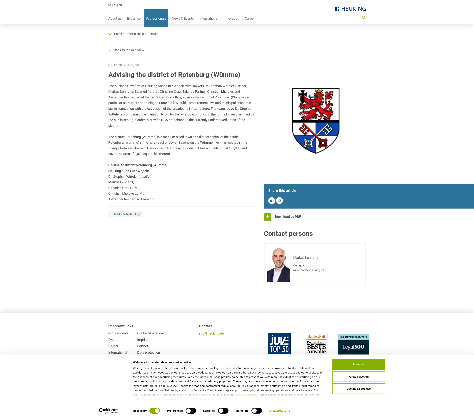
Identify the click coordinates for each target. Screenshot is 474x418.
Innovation (231, 18)
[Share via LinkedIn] (271, 200)
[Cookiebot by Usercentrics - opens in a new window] (108, 411)
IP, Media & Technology (126, 214)
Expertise (134, 18)
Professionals (156, 18)
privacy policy (221, 399)
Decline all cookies (359, 388)
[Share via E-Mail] (279, 200)
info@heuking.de (211, 333)
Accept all (358, 364)
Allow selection (359, 376)
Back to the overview (129, 50)
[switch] (191, 411)
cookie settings (245, 394)
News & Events (183, 18)
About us (114, 18)
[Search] (364, 17)
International (208, 18)
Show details (277, 410)
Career (250, 18)
